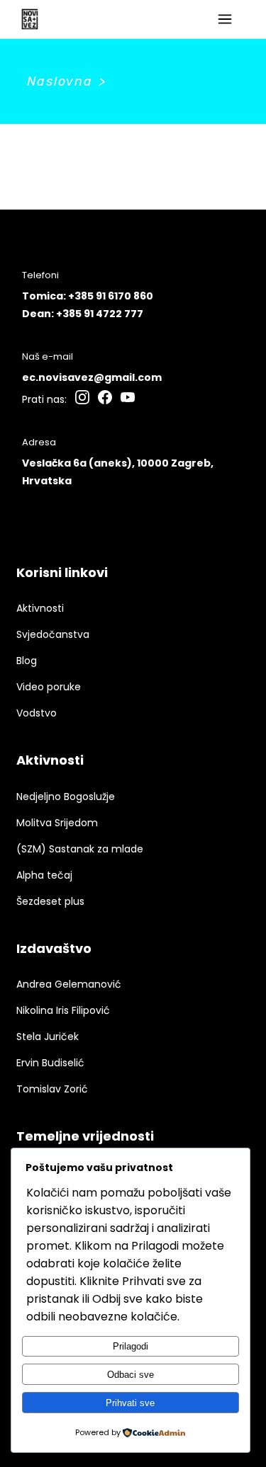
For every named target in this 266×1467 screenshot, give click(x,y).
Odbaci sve (130, 1374)
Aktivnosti (40, 608)
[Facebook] (105, 399)
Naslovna (60, 81)
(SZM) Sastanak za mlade (79, 849)
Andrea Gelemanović (68, 984)
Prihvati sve (130, 1403)
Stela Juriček (47, 1036)
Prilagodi (130, 1346)
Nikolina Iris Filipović (63, 1010)
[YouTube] (128, 399)
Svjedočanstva (52, 634)
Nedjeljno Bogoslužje (65, 796)
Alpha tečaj (44, 875)
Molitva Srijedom (57, 823)
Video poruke (48, 687)
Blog (26, 660)
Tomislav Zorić (52, 1089)
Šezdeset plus (50, 901)
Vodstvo (36, 713)
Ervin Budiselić (50, 1063)
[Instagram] (82, 399)
